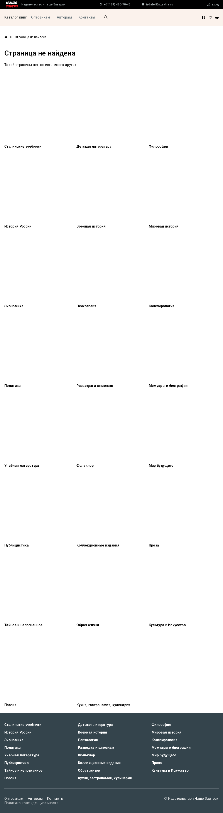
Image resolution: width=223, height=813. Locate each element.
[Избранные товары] (210, 17)
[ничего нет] (217, 17)
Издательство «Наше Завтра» (43, 4)
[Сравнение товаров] (203, 17)
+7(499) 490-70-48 (117, 4)
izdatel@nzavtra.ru (159, 4)
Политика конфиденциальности (31, 803)
